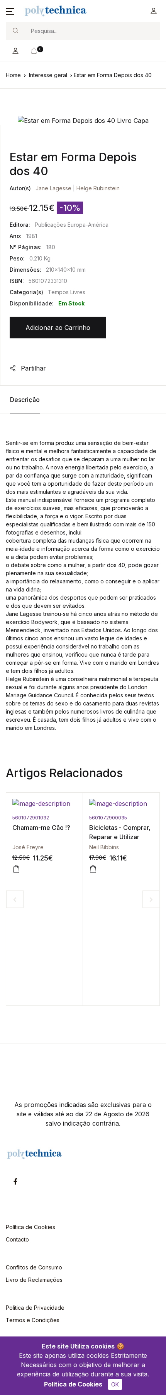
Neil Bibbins (75, 847)
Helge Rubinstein (98, 188)
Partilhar (32, 368)
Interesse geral (48, 75)
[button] (10, 11)
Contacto (17, 1239)
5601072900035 (79, 818)
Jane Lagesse (53, 188)
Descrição (25, 399)
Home (13, 75)
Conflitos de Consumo (34, 1267)
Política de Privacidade (35, 1307)
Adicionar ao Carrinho (57, 327)
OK (115, 1384)
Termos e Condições (32, 1320)
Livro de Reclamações (34, 1279)
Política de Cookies (73, 1384)
